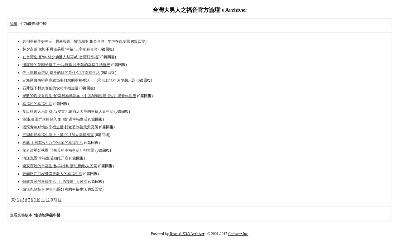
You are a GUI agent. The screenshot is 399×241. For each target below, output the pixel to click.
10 (38, 200)
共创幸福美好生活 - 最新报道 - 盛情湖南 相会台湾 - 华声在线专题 (76, 41)
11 (43, 200)
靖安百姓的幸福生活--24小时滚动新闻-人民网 (59, 166)
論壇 (13, 23)
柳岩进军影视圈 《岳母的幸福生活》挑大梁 (58, 150)
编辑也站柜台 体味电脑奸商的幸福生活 (54, 189)
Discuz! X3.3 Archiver (187, 234)
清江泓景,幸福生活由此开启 (45, 158)
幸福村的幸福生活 (37, 104)
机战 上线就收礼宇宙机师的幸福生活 (52, 142)
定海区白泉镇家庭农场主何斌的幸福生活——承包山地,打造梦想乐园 (79, 80)
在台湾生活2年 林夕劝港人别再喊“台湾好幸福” (60, 57)
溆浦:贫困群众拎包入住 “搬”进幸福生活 (54, 119)
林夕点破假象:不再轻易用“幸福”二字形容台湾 (60, 49)
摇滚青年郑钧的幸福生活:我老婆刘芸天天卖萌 (60, 127)
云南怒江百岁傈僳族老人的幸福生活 (52, 174)
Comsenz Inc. (238, 234)
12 (48, 200)
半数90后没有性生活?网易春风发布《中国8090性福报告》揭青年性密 (79, 96)
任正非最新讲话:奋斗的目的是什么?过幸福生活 (61, 72)
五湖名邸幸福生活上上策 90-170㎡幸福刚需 (58, 135)
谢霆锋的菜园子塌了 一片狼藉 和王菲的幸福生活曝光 (66, 65)
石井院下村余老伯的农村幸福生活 (50, 88)
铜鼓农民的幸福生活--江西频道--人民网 (54, 181)
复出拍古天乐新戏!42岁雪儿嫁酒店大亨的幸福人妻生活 (67, 111)
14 (59, 200)
